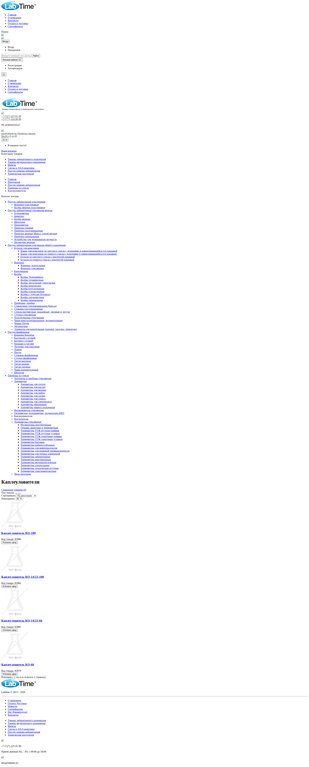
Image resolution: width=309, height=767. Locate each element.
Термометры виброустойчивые (38, 445)
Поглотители (21, 419)
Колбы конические (31, 285)
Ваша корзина (9, 151)
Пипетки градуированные (28, 230)
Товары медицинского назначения (26, 162)
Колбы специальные (32, 300)
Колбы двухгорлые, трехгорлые (38, 282)
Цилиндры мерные (24, 242)
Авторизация (15, 68)
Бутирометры (21, 213)
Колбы (17, 274)
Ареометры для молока (33, 390)
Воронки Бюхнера (24, 335)
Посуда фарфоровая (18, 332)
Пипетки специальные (26, 236)
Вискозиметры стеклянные (29, 410)
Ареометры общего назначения (38, 407)
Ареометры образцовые (34, 404)
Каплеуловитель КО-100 (18, 533)
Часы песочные (22, 474)
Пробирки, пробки (24, 303)
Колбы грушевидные (32, 280)
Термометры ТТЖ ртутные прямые (40, 430)
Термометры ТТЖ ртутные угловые (40, 433)
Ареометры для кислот (33, 387)
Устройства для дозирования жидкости (35, 239)
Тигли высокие (22, 361)
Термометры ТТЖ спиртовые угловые (42, 439)
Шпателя (19, 372)
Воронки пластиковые (26, 204)
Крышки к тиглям (24, 343)
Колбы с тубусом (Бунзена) (35, 294)
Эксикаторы (21, 326)
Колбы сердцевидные (32, 297)
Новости (12, 706)
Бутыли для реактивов (26, 248)
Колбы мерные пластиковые (29, 207)
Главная (12, 14)
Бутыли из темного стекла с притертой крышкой (47, 259)
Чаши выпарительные (26, 369)
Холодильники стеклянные (29, 317)
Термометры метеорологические (38, 462)
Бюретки (19, 216)
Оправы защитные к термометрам (39, 427)
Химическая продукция (21, 173)
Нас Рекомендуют (17, 712)
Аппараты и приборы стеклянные (33, 378)
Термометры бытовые (33, 442)
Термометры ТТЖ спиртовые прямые (41, 436)
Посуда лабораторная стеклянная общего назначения (37, 245)
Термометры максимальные (36, 459)
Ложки (18, 349)
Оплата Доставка (17, 703)
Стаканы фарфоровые (26, 355)
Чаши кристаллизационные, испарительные (38, 320)
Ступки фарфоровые (25, 358)
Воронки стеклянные (32, 268)
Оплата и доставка (18, 23)
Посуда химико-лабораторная (24, 170)
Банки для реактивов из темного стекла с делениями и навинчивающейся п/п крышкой (69, 254)
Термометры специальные (35, 465)
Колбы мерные (22, 219)
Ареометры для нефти (33, 393)
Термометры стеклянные (27, 422)
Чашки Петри (21, 323)
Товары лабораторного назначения (27, 159)
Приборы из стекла (18, 375)
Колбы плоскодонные (32, 291)
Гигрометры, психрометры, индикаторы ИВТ (39, 413)
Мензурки (19, 222)
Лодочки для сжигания (26, 346)
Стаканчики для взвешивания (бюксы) (35, 306)
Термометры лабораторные (35, 456)
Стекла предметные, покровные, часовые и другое (42, 311)
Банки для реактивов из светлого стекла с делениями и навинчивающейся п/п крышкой (69, 251)
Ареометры (20, 381)
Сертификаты (15, 26)
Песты (17, 352)
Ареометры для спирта (33, 398)
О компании (14, 17)
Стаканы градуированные (28, 309)
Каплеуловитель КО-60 (17, 664)
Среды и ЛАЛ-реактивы (21, 168)
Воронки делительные (33, 265)
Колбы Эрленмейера (32, 277)
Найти (36, 56)
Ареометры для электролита (36, 401)
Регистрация (15, 65)
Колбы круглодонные (32, 288)
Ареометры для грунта (33, 384)
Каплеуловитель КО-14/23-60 (21, 620)
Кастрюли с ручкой (24, 338)
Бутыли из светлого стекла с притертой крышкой (48, 256)
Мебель (12, 165)
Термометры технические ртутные (40, 468)
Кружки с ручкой (23, 340)
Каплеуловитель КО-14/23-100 (22, 577)
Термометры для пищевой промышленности (45, 450)
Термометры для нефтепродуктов (39, 448)
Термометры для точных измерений (40, 453)
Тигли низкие (21, 364)
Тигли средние (22, 366)
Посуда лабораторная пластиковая (26, 201)
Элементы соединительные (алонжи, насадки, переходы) (45, 329)
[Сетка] (16, 493)
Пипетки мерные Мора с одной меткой (35, 233)
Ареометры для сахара (33, 395)
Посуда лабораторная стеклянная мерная (30, 210)
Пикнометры (21, 225)
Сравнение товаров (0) (13, 489)
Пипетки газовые (23, 227)
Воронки (19, 262)
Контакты (13, 20)
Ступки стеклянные (25, 314)
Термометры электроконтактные (38, 471)
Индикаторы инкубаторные (36, 424)
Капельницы (21, 271)
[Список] (19, 493)
